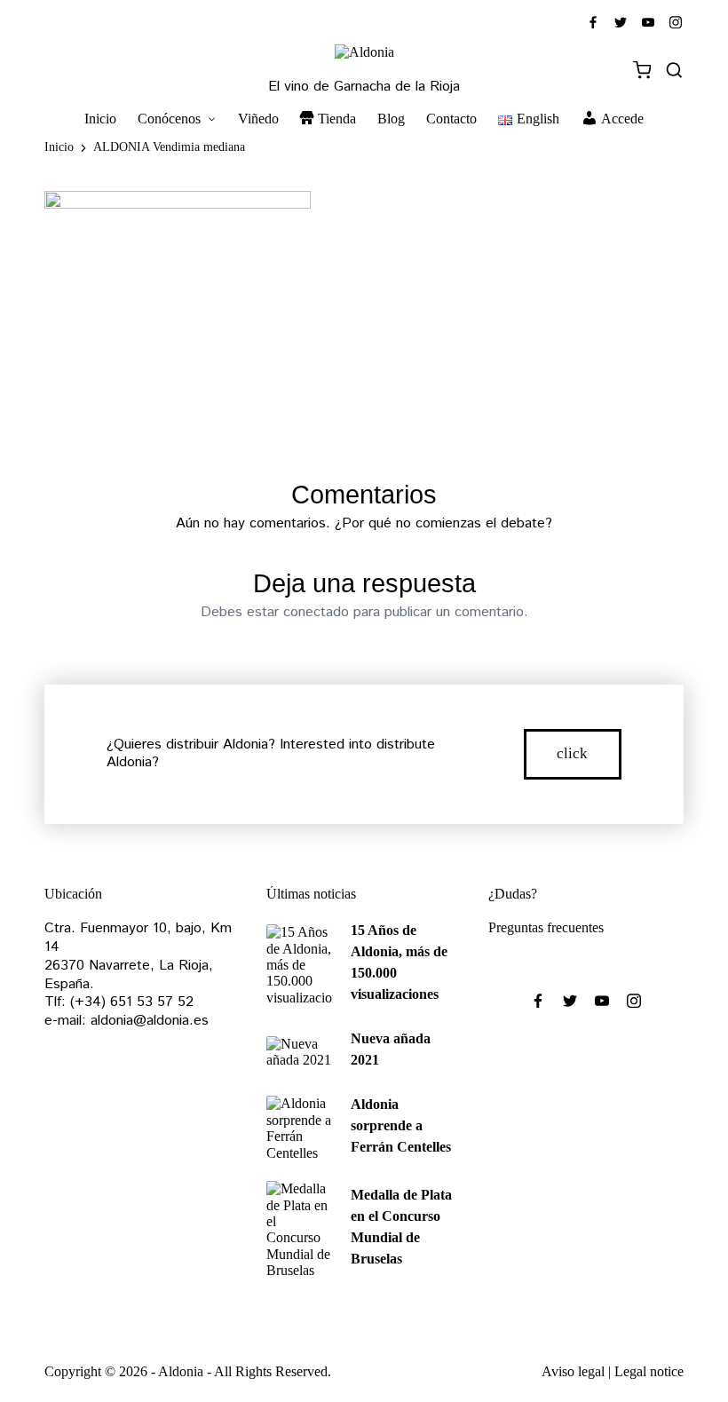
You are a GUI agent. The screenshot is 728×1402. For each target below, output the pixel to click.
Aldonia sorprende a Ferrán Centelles (401, 1125)
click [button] (572, 753)
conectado (316, 612)
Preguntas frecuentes (546, 927)
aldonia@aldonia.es (150, 1020)
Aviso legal (573, 1371)
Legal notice (649, 1371)
